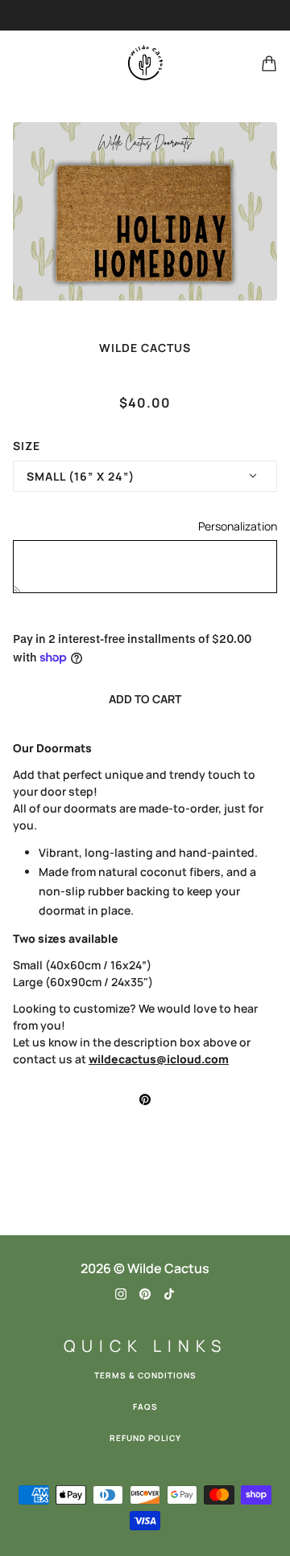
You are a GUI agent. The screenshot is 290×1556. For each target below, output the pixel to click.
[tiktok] (169, 1293)
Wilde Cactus (145, 347)
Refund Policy (145, 1437)
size (26, 445)
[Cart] (269, 63)
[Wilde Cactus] (145, 63)
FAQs (145, 1406)
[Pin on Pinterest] (145, 1098)
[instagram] (121, 1293)
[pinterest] (145, 1293)
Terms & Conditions (145, 1375)
